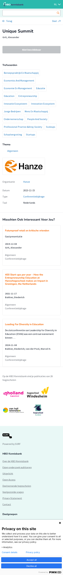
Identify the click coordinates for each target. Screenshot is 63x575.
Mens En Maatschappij (36, 111)
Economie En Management (18, 88)
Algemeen (10, 254)
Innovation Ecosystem (43, 103)
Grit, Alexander (10, 37)
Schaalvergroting (13, 134)
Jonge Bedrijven (12, 111)
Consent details (9, 552)
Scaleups (50, 126)
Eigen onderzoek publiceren (17, 467)
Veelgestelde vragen (13, 492)
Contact (6, 504)
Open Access (8, 479)
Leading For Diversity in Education (24, 324)
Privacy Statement (12, 498)
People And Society (37, 119)
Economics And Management (19, 80)
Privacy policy (33, 552)
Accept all (32, 559)
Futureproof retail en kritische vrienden (27, 230)
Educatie (40, 88)
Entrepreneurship (27, 95)
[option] (31, 401)
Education (9, 95)
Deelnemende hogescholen (16, 485)
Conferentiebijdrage (33, 196)
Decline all (31, 566)
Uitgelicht (7, 473)
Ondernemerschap (13, 119)
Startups (30, 134)
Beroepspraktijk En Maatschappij (21, 72)
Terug (9, 21)
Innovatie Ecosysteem (15, 103)
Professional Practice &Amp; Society (23, 126)
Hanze (26, 181)
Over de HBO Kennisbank (15, 461)
